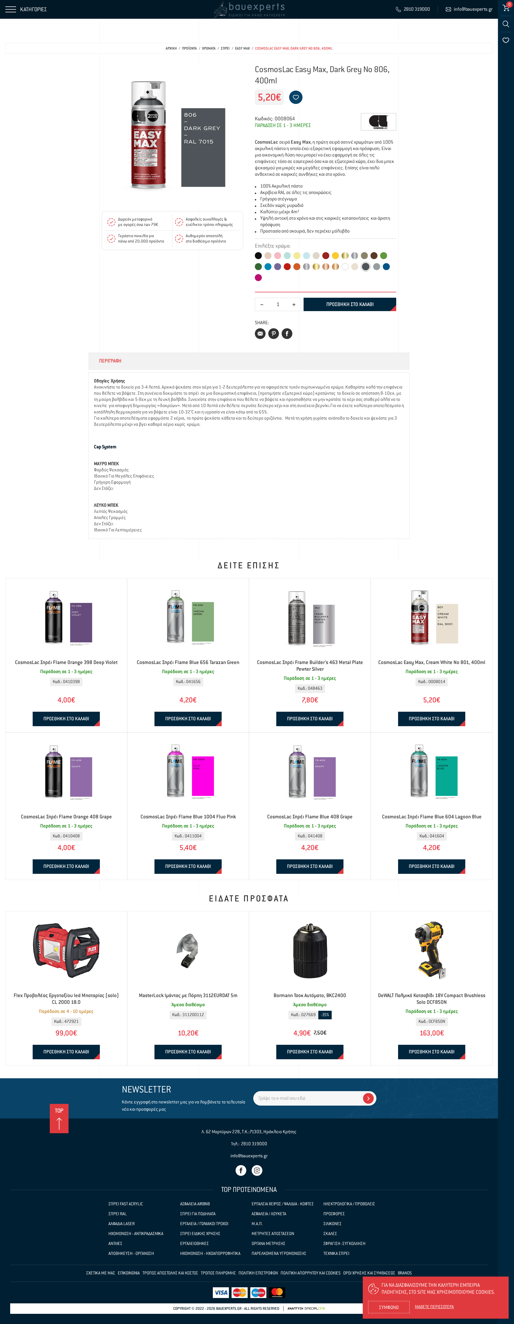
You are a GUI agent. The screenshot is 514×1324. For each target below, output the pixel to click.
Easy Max (242, 49)
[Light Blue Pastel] (306, 255)
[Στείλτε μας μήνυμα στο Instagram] (257, 1170)
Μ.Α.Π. (257, 1224)
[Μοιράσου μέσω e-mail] (260, 333)
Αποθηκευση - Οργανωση (131, 1253)
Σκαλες (330, 1234)
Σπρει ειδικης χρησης (200, 1234)
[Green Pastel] (287, 255)
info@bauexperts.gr (249, 1156)
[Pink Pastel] (277, 255)
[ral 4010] (258, 277)
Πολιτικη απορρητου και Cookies (311, 1273)
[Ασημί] (354, 255)
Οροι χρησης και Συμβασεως (369, 1273)
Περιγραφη (110, 361)
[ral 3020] (287, 266)
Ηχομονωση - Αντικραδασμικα (135, 1234)
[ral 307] (306, 266)
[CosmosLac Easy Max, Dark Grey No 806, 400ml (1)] (172, 135)
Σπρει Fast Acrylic (125, 1204)
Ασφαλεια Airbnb (195, 1204)
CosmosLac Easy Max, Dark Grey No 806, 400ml (293, 49)
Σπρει (225, 49)
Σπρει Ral (117, 1214)
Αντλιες (115, 1243)
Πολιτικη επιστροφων (258, 1273)
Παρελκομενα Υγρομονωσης (279, 1253)
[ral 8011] (374, 255)
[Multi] (364, 255)
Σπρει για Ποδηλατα (198, 1214)
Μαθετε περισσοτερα (434, 1307)
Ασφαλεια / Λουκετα (269, 1214)
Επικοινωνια (129, 1273)
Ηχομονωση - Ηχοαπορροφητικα (210, 1253)
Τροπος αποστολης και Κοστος (170, 1273)
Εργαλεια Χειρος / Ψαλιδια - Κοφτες (283, 1204)
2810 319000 (254, 1144)
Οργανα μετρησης (268, 1243)
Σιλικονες (332, 1224)
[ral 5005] (386, 266)
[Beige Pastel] (267, 255)
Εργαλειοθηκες (194, 1243)
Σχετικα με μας (100, 1273)
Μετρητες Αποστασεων (273, 1234)
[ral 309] (325, 266)
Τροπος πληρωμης (218, 1273)
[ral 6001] (258, 266)
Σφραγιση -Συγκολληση (344, 1243)
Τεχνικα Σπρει (336, 1253)
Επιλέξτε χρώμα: (273, 246)
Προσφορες (334, 1214)
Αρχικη (171, 49)
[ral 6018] (383, 255)
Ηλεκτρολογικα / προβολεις (349, 1204)
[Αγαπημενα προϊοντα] (506, 40)
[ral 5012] (267, 266)
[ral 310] (335, 266)
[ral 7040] (376, 266)
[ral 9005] (258, 255)
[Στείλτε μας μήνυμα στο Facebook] (241, 1170)
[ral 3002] (325, 255)
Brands (405, 1273)
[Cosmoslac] (378, 121)
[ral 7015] (366, 266)
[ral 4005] (277, 266)
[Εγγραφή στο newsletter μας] (368, 1098)
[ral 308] (316, 266)
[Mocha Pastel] (316, 255)
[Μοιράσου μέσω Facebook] (287, 333)
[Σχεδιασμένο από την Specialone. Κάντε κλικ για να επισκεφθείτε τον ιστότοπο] (306, 1308)
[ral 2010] (296, 266)
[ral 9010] (345, 266)
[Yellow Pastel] (296, 255)
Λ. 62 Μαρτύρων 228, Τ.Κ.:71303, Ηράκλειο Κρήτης (249, 1132)
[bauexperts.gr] (249, 9)
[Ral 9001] (354, 266)
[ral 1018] (335, 255)
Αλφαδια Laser (121, 1224)
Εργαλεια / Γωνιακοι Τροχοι (204, 1224)
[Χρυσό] (345, 255)
